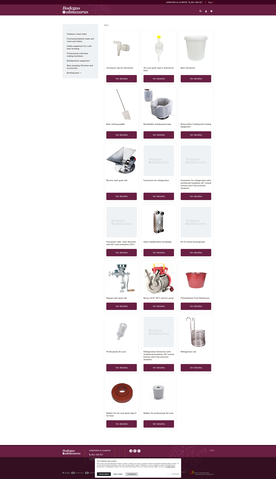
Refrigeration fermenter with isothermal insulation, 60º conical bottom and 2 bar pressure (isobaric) (158, 355)
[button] (210, 2)
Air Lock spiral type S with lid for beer (158, 69)
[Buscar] (200, 11)
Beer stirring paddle (115, 124)
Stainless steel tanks (77, 34)
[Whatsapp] (138, 451)
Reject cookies (118, 474)
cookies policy (170, 467)
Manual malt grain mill (116, 298)
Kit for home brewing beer (193, 242)
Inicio (106, 25)
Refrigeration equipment (78, 60)
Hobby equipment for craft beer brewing (79, 47)
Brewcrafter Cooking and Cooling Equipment (196, 125)
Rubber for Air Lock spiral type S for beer (121, 414)
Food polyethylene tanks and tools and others (80, 40)
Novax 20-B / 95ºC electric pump (158, 298)
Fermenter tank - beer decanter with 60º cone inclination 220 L (121, 243)
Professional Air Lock (116, 351)
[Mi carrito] (211, 11)
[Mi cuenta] (206, 11)
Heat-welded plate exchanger (157, 242)
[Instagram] (134, 451)
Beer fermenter (188, 68)
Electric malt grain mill (116, 180)
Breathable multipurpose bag (157, 124)
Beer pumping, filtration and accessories (80, 66)
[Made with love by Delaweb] (173, 474)
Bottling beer (73, 73)
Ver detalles (122, 79)
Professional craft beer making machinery (77, 54)
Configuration (132, 474)
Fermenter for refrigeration (156, 180)
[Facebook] (131, 451)
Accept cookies (104, 474)
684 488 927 (97, 454)
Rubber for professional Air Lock (158, 413)
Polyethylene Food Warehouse (195, 298)
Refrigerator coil (188, 351)
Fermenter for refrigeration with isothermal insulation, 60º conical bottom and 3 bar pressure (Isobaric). (196, 184)
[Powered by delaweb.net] (212, 450)
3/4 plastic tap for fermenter (119, 68)
